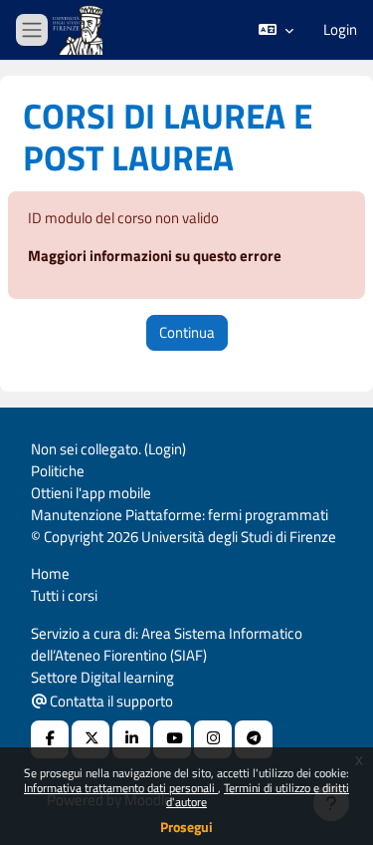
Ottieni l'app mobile (91, 492)
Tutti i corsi (64, 595)
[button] (276, 30)
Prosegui (186, 826)
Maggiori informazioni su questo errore (154, 255)
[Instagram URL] (213, 739)
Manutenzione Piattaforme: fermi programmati (179, 514)
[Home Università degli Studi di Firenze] (79, 30)
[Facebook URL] (50, 739)
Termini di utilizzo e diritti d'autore (257, 794)
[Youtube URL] (172, 739)
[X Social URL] (90, 739)
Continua (187, 332)
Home (50, 573)
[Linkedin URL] (131, 739)
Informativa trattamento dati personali (121, 787)
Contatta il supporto (110, 701)
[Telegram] (254, 739)
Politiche (58, 470)
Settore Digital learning (102, 677)
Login (340, 30)
